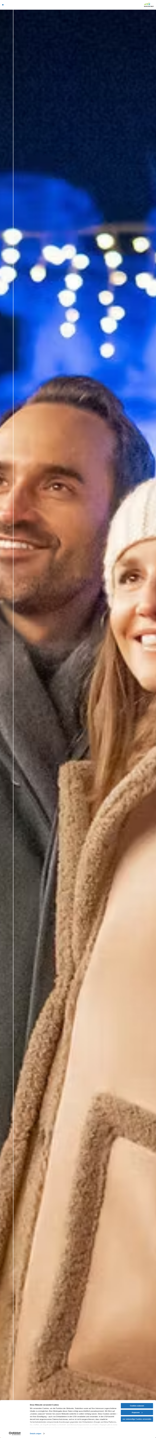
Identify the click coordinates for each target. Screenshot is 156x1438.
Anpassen (136, 1412)
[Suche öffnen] (16, 4)
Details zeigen (35, 1433)
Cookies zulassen (137, 1406)
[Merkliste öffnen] (13, 4)
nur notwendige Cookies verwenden (137, 1419)
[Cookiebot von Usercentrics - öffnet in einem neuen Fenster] (15, 1433)
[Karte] (8, 4)
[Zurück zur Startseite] (149, 5)
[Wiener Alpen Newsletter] (11, 4)
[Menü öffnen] (2, 4)
